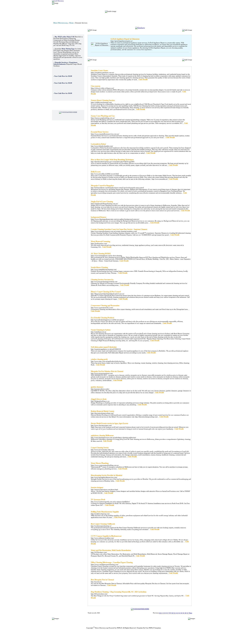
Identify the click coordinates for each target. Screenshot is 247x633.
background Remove (98, 217)
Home (111, 16)
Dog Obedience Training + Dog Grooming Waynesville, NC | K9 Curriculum (118, 592)
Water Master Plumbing (99, 463)
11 (175, 613)
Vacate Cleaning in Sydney (100, 330)
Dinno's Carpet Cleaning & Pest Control (106, 292)
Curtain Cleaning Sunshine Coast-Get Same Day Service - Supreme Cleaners (119, 229)
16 (185, 613)
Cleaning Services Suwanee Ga (102, 280)
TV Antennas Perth (98, 500)
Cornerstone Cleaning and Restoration (105, 306)
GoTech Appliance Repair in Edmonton (125, 39)
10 (173, 613)
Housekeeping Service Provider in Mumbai (106, 475)
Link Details (143, 80)
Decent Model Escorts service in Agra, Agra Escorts (109, 423)
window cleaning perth (99, 359)
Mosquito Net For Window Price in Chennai (107, 371)
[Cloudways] (140, 28)
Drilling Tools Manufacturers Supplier (105, 512)
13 (179, 613)
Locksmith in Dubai (98, 144)
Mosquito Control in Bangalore (102, 186)
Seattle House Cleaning (99, 267)
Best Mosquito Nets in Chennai (102, 580)
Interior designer (97, 487)
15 (183, 613)
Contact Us (148, 620)
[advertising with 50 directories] (68, 112)
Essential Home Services (99, 132)
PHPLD (119, 628)
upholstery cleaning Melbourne (102, 436)
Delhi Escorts (96, 172)
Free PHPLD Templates (153, 628)
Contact (178, 16)
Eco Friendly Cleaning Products (102, 318)
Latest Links (146, 16)
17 (188, 613)
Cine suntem (95, 86)
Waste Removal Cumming (100, 241)
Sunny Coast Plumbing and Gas (103, 116)
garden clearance (97, 387)
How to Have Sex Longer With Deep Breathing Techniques (112, 160)
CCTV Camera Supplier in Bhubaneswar (106, 536)
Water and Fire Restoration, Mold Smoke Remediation (111, 550)
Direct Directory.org (60, 23)
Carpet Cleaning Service (100, 448)
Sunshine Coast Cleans (99, 71)
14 (181, 613)
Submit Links (128, 16)
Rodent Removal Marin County (102, 411)
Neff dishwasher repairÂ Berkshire (104, 347)
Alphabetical (175, 63)
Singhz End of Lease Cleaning (102, 202)
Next (190, 613)
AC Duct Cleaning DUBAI (101, 254)
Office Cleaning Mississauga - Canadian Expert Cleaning (112, 562)
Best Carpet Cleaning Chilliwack (103, 524)
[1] (160, 613)
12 (177, 613)
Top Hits (163, 16)
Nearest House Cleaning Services (103, 100)
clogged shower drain (98, 399)
